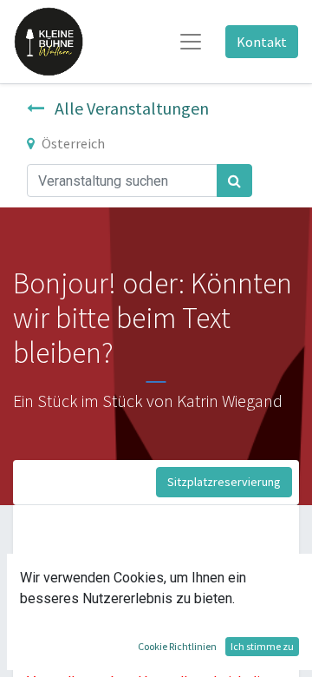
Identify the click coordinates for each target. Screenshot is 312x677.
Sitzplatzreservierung (224, 482)
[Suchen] (234, 180)
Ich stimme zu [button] (262, 646)
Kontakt (262, 41)
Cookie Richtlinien (177, 646)
